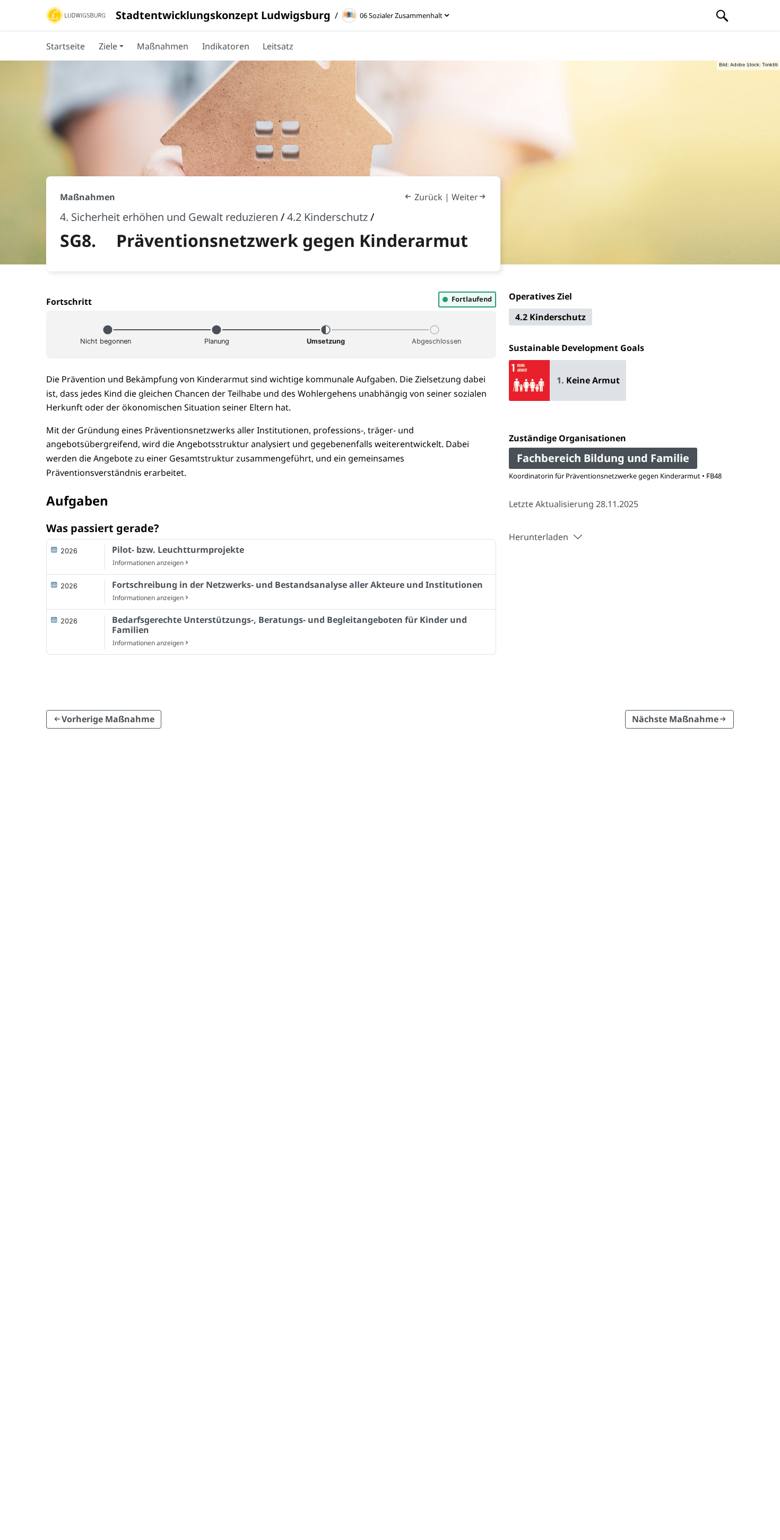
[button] (111, 45)
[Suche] (722, 15)
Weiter (465, 197)
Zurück (428, 197)
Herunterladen (538, 537)
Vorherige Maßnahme (108, 719)
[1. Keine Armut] (567, 397)
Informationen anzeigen (148, 562)
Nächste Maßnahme (675, 719)
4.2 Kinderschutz (327, 217)
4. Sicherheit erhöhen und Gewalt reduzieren (169, 217)
